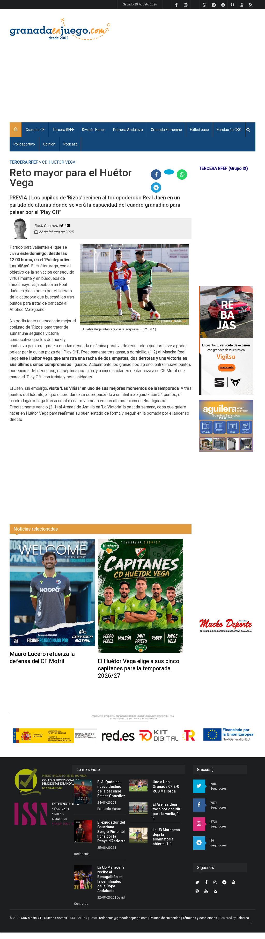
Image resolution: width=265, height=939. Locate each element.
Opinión (49, 144)
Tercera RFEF (63, 130)
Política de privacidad (165, 918)
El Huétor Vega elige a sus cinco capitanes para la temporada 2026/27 (138, 668)
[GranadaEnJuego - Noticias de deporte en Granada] (60, 28)
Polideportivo (24, 144)
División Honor (93, 130)
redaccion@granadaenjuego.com (123, 918)
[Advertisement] (171, 76)
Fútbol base (199, 130)
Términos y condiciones (200, 918)
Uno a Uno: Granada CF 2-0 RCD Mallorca (166, 786)
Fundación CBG (229, 130)
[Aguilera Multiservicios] (226, 426)
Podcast (70, 144)
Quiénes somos (55, 918)
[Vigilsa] (226, 340)
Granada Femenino (166, 130)
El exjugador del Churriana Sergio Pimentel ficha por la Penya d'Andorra (111, 831)
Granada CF (35, 130)
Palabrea (243, 918)
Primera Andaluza (128, 130)
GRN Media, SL (31, 918)
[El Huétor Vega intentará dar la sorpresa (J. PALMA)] (134, 284)
